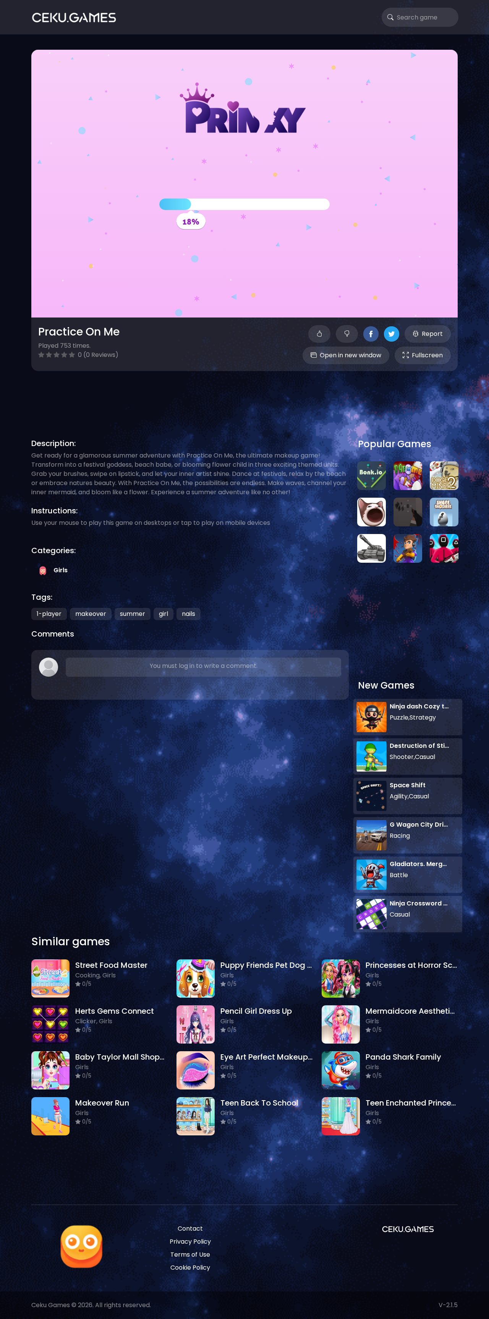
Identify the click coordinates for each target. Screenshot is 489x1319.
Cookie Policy (190, 1267)
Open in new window (350, 355)
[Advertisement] (244, 396)
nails (188, 613)
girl (163, 613)
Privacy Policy (190, 1241)
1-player (49, 613)
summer (132, 613)
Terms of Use (190, 1254)
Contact (190, 1228)
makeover (90, 613)
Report (432, 333)
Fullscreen (427, 355)
